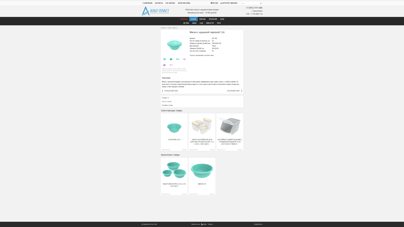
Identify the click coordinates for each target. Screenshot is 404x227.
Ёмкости (210, 23)
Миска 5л (202, 184)
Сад (201, 23)
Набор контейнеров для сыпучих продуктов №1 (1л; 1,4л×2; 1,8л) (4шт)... (202, 142)
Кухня (193, 19)
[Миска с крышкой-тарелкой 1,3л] (174, 43)
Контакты (159, 3)
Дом (222, 19)
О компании (147, 3)
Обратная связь (184, 3)
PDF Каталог (170, 3)
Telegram (210, 224)
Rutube (215, 3)
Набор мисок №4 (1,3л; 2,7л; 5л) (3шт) (174, 185)
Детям (186, 23)
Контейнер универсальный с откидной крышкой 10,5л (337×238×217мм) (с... (230, 142)
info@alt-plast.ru (258, 224)
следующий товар (234, 90)
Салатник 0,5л (174, 140)
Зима (194, 23)
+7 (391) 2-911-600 (254, 8)
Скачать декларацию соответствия (202, 55)
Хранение (213, 19)
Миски (175, 28)
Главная (163, 28)
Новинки (184, 19)
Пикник (202, 19)
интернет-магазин (229, 3)
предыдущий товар (170, 90)
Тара (219, 23)
